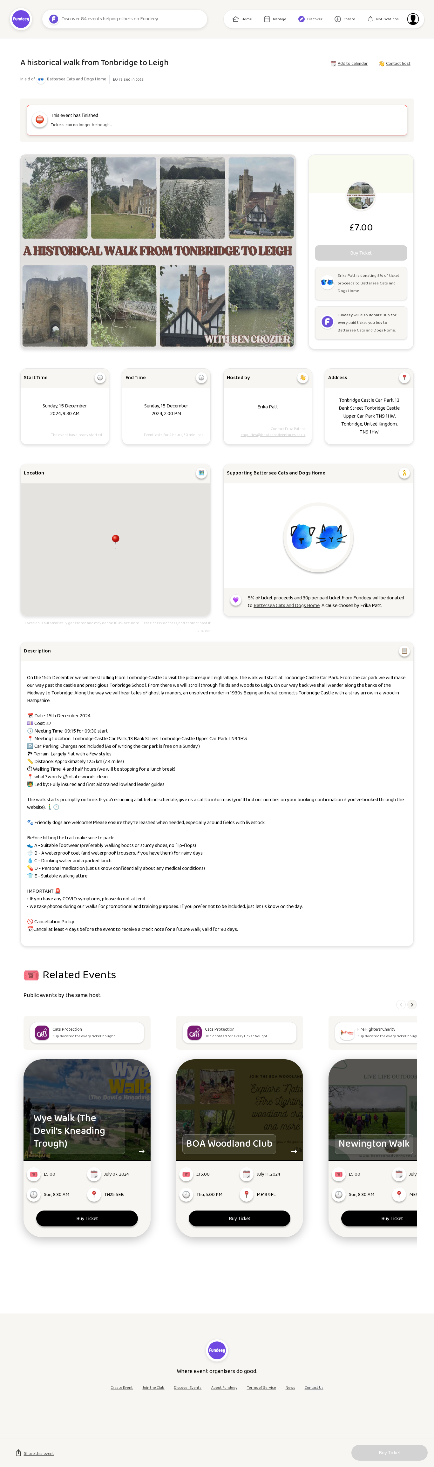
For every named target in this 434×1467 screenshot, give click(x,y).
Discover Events (187, 1388)
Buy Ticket (87, 1219)
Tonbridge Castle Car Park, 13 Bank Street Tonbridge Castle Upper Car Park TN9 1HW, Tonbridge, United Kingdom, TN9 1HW (369, 416)
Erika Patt (267, 407)
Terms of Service (261, 1388)
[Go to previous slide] (401, 1004)
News (290, 1388)
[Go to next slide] (412, 1004)
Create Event (122, 1388)
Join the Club (153, 1388)
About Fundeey (224, 1388)
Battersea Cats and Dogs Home (76, 79)
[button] (116, 542)
